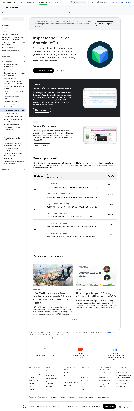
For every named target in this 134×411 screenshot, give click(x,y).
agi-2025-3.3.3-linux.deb (57, 223)
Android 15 (84, 377)
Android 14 (84, 380)
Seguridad (32, 377)
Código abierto (33, 380)
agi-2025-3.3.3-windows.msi (59, 184)
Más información (42, 110)
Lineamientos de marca (52, 406)
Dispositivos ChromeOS (71, 379)
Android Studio (117, 2)
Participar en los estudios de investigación (121, 384)
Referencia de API (104, 380)
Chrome (62, 397)
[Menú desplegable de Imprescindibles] (34, 2)
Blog (30, 386)
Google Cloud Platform (85, 397)
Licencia (40, 406)
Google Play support (122, 380)
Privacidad (49, 386)
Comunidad (73, 13)
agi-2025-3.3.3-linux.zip (57, 233)
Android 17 (84, 371)
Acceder (129, 2)
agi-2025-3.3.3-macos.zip (58, 214)
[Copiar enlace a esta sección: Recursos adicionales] (65, 256)
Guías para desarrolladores (104, 376)
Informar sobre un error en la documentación (123, 376)
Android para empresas (36, 374)
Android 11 (84, 390)
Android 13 (84, 383)
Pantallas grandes (69, 373)
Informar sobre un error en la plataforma (123, 371)
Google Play (43, 2)
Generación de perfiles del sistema (52, 88)
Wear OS (66, 376)
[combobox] (79, 2)
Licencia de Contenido (105, 332)
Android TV (67, 385)
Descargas (25, 13)
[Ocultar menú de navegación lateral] (24, 407)
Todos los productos (103, 397)
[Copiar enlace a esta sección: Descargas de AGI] (61, 158)
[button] (11, 56)
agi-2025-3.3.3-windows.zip (59, 194)
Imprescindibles (26, 2)
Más (56, 2)
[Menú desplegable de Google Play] (50, 2)
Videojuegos (50, 371)
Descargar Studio (104, 384)
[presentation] (75, 158)
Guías (49, 13)
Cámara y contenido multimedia (52, 382)
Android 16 (84, 374)
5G (47, 390)
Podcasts (31, 390)
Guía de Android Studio (106, 373)
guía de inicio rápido (58, 165)
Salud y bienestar (51, 378)
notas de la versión (75, 165)
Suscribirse (109, 406)
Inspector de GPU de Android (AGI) (51, 40)
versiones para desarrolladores (97, 165)
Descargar (60, 71)
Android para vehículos (71, 382)
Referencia (60, 13)
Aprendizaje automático (50, 374)
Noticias (31, 383)
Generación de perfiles (45, 126)
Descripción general (9, 13)
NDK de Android (104, 387)
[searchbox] (13, 19)
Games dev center (10, 8)
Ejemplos (38, 13)
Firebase (71, 397)
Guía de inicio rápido (43, 71)
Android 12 (84, 386)
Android (31, 371)
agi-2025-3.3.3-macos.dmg (58, 204)
